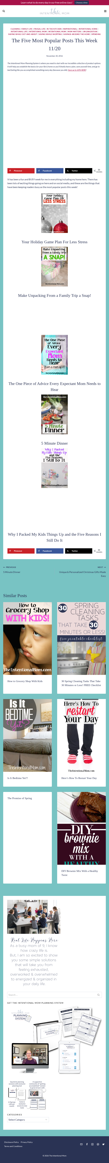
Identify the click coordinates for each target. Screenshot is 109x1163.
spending (96, 34)
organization (90, 32)
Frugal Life (39, 29)
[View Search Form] (3, 11)
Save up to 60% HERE (77, 70)
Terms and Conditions (13, 1146)
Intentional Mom (38, 32)
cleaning (15, 29)
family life (27, 29)
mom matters (74, 32)
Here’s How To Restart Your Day (79, 778)
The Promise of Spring (19, 798)
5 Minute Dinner (54, 443)
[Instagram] (92, 1144)
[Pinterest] (98, 1144)
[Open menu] (105, 11)
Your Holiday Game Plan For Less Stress (54, 242)
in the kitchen (54, 29)
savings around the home (76, 34)
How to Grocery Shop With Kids (25, 681)
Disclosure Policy (11, 1142)
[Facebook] (87, 1144)
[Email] (81, 1144)
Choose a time (81, 2)
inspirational (70, 29)
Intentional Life (19, 32)
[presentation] (27, 638)
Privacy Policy (27, 1142)
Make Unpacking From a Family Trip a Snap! (54, 295)
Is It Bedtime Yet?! (17, 778)
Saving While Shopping (50, 34)
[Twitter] (103, 1144)
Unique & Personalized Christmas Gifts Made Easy (82, 571)
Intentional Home (88, 29)
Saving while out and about (22, 34)
